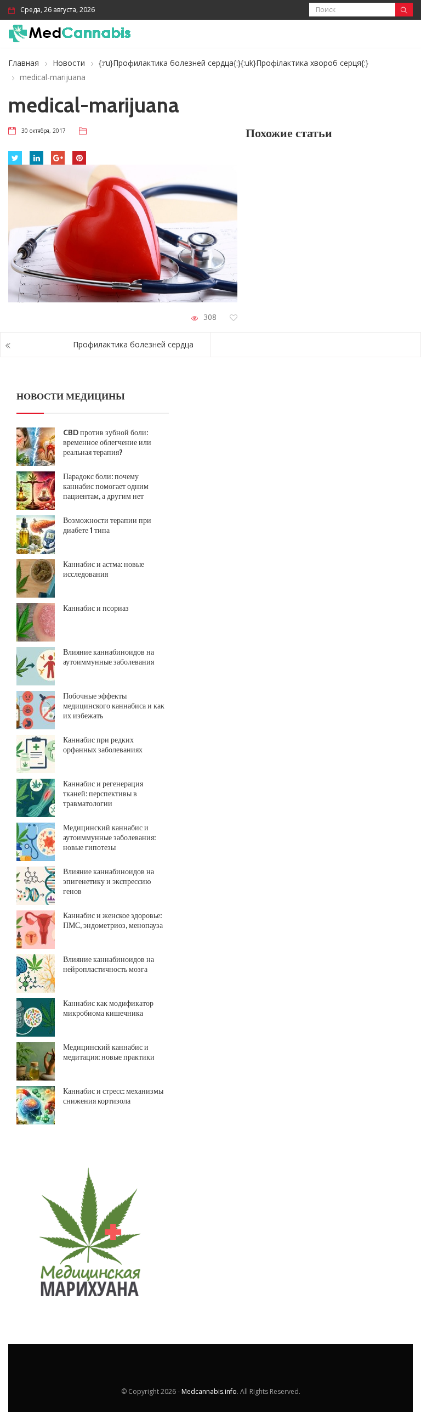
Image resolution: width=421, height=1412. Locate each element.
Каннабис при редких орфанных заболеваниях (103, 745)
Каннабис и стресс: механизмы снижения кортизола (113, 1096)
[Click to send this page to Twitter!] (15, 158)
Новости (69, 63)
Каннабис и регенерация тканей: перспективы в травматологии (103, 793)
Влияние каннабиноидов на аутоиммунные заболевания (108, 657)
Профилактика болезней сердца (133, 344)
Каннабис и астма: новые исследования (103, 569)
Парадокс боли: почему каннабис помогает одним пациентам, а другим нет (106, 486)
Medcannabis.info (209, 1391)
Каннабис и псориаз (96, 608)
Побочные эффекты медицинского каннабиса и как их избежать (113, 706)
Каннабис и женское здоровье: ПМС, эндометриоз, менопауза (113, 920)
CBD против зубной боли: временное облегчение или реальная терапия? (107, 442)
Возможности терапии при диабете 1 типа (107, 525)
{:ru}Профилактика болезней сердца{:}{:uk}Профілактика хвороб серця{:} (233, 63)
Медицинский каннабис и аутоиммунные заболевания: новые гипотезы (109, 837)
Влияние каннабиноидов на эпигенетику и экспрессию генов (108, 881)
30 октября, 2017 (43, 130)
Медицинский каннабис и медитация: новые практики (109, 1052)
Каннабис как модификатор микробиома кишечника (108, 1008)
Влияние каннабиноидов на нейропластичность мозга (108, 964)
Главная (23, 63)
